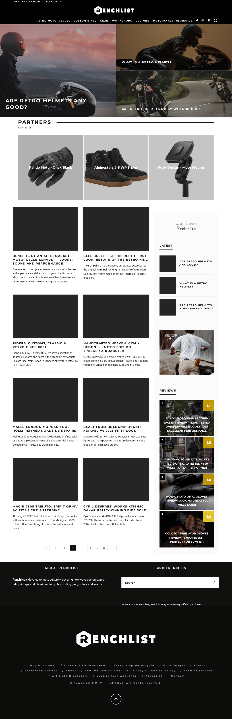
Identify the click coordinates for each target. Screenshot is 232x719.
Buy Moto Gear (43, 665)
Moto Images (174, 665)
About (71, 670)
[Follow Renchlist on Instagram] (203, 21)
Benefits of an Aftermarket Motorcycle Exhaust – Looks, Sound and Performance (43, 259)
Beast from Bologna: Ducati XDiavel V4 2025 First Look (112, 428)
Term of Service (198, 670)
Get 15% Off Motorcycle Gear (38, 1)
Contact (178, 675)
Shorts (199, 665)
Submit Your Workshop (117, 675)
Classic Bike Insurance (84, 665)
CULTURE (142, 20)
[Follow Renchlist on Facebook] (197, 21)
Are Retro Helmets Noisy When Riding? (196, 307)
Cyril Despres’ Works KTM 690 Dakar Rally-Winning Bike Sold (114, 508)
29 (104, 548)
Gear (104, 20)
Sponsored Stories (41, 670)
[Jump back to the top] (116, 699)
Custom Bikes (85, 20)
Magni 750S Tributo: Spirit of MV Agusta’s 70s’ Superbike (45, 508)
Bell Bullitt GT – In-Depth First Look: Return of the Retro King (115, 257)
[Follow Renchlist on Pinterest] (209, 21)
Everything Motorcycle (134, 665)
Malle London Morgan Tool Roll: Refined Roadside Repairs (44, 428)
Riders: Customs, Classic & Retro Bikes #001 (39, 345)
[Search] (215, 21)
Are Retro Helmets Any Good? (195, 263)
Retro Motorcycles (53, 20)
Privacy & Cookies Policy (153, 670)
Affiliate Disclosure (70, 675)
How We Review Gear (103, 670)
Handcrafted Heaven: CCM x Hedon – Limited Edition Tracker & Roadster (111, 347)
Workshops (122, 20)
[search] (213, 582)
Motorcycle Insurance (172, 20)
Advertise (154, 675)
